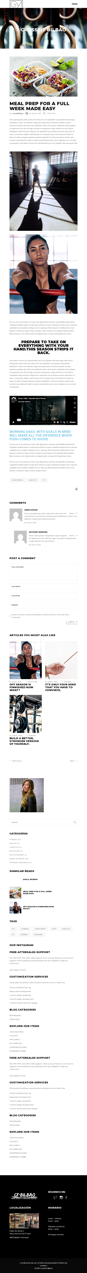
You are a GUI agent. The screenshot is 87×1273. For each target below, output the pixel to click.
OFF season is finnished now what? (21, 687)
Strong (24, 934)
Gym (54, 929)
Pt (44, 480)
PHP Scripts (15, 1039)
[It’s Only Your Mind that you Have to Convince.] (61, 660)
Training (38, 934)
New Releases (15, 1015)
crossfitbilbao (18, 113)
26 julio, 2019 (35, 113)
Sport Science (17, 859)
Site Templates (16, 1043)
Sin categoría (17, 855)
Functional (17, 480)
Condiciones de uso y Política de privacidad (38, 1263)
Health (13, 843)
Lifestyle (51, 113)
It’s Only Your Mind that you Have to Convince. (60, 687)
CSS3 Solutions (16, 1032)
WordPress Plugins (18, 1047)
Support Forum (16, 960)
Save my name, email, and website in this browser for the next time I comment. (40, 616)
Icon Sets (14, 1035)
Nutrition (32, 682)
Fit (13, 929)
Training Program (19, 862)
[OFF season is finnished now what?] (26, 660)
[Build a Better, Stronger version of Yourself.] (26, 714)
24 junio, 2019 (16, 735)
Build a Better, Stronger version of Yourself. (24, 741)
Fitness (67, 682)
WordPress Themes (18, 1051)
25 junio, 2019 (51, 682)
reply (72, 513)
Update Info (15, 1019)
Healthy (33, 480)
